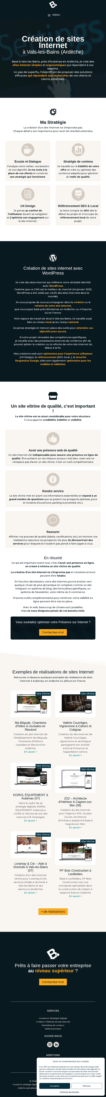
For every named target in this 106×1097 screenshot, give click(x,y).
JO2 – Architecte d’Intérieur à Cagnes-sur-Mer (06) (75, 802)
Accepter (54, 1086)
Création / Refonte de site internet (53, 1022)
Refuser (87, 1086)
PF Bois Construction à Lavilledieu (75, 872)
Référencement (53, 1029)
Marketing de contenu (53, 1025)
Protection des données (69, 1092)
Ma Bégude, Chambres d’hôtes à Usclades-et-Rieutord (30, 726)
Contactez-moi (53, 632)
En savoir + (30, 751)
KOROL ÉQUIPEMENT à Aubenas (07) (30, 796)
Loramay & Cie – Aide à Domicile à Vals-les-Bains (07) (30, 867)
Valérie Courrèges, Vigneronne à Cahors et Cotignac (75, 726)
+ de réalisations (53, 911)
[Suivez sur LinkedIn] (56, 1044)
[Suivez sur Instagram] (49, 1044)
